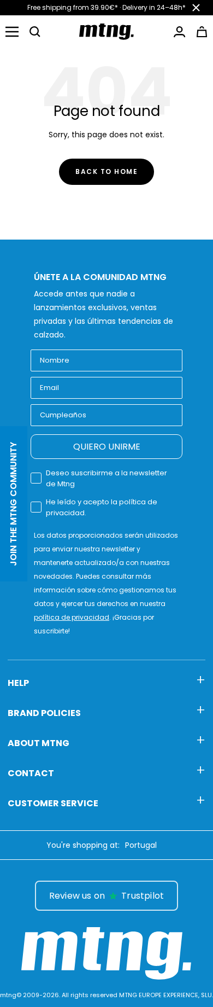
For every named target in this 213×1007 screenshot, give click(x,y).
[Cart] (202, 31)
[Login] (179, 31)
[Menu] (12, 31)
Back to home (106, 171)
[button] (34, 31)
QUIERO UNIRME (106, 446)
